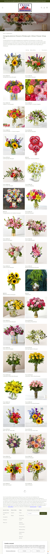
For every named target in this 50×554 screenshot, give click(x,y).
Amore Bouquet (29, 513)
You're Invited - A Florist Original (32, 104)
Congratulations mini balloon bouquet (12, 213)
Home (4, 33)
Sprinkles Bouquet (29, 213)
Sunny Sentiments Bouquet (9, 321)
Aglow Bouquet (28, 484)
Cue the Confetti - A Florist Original (11, 131)
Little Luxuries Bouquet (8, 267)
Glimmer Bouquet (29, 457)
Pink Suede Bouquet (30, 240)
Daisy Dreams (6, 403)
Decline (38, 551)
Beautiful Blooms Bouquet (9, 294)
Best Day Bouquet (7, 484)
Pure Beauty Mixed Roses (31, 321)
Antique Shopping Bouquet (9, 513)
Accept (24, 551)
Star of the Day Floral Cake (31, 430)
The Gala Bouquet (7, 457)
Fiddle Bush (28, 294)
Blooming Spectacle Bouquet (32, 267)
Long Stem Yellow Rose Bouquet (32, 376)
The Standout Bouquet (30, 77)
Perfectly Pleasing (29, 185)
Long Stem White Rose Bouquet (10, 376)
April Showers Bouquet (30, 131)
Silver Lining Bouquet (8, 540)
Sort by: (27, 50)
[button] (2, 7)
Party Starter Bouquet (8, 349)
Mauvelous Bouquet (7, 240)
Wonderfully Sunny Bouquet (9, 77)
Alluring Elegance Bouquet (31, 349)
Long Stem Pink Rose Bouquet (32, 403)
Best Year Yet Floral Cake (9, 430)
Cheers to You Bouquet (8, 104)
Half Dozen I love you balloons (32, 158)
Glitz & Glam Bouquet (8, 185)
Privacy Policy (42, 547)
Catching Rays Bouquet (8, 158)
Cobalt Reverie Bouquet (30, 540)
